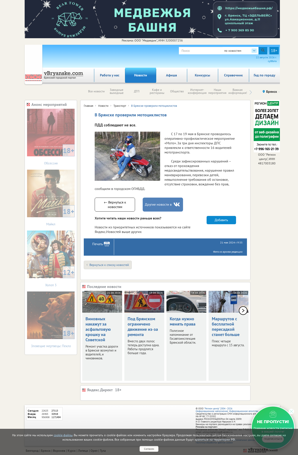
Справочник (233, 75)
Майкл (60, 216)
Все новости (96, 91)
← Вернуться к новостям (115, 204)
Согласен (149, 448)
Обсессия (59, 155)
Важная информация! (237, 91)
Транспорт (119, 106)
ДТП (136, 91)
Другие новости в (158, 204)
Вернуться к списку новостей (109, 265)
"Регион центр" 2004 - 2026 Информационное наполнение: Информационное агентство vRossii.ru (232, 410)
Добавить (221, 220)
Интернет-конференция (197, 91)
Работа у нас (109, 75)
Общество (177, 91)
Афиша (171, 75)
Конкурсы (202, 75)
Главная (88, 106)
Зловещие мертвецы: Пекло (53, 338)
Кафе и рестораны (157, 91)
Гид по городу (264, 75)
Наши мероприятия (217, 91)
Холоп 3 (59, 277)
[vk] (177, 204)
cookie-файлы (63, 435)
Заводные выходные (116, 91)
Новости (140, 75)
